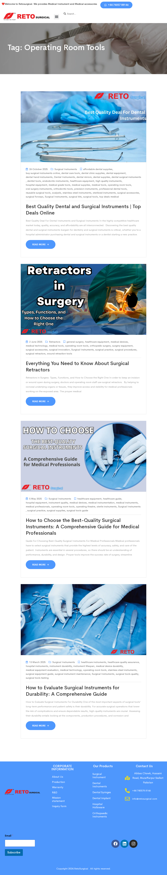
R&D (54, 792)
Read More (39, 244)
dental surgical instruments (126, 177)
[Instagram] (133, 844)
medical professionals (38, 506)
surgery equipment (122, 345)
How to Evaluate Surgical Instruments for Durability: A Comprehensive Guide (72, 691)
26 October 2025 (38, 169)
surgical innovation (59, 349)
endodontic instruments (55, 180)
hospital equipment (36, 184)
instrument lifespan (83, 666)
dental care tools (70, 173)
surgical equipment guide (39, 673)
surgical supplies (56, 510)
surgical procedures (126, 349)
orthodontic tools (63, 188)
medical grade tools (59, 184)
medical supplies (81, 184)
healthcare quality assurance (123, 662)
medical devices (119, 341)
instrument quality (58, 502)
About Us (57, 776)
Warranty (57, 787)
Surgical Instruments (65, 169)
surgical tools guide (77, 510)
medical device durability (109, 666)
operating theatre (85, 506)
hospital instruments (37, 666)
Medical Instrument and (61, 3)
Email (9, 835)
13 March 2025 (37, 662)
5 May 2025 (35, 498)
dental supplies (101, 177)
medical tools (99, 184)
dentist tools (34, 180)
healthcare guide (112, 498)
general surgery (75, 341)
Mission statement (58, 799)
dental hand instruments (39, 177)
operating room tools (119, 184)
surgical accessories (128, 192)
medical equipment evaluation (42, 669)
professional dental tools (113, 188)
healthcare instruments (93, 662)
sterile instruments (107, 506)
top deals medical (109, 196)
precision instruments (86, 188)
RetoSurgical (81, 868)
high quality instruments (109, 180)
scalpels (56, 192)
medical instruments (127, 502)
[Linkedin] (124, 844)
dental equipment (116, 173)
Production (58, 782)
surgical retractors (36, 353)
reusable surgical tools (38, 192)
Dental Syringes (101, 792)
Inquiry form (59, 806)
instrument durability (61, 666)
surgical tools (90, 196)
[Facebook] (115, 844)
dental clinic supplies (93, 173)
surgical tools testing (37, 677)
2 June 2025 (35, 341)
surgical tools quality (127, 673)
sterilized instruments (104, 192)
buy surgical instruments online (43, 173)
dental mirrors (84, 177)
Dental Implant (101, 798)
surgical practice (104, 349)
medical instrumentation (101, 502)
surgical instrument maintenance (72, 673)
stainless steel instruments (77, 192)
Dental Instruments (64, 177)
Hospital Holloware (98, 805)
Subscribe (13, 852)
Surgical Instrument (99, 775)
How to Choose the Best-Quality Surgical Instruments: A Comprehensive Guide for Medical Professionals (82, 526)
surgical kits (75, 196)
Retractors (54, 341)
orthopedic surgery (100, 345)
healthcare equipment (82, 180)
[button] (56, 16)
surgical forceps (34, 196)
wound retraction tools (59, 353)
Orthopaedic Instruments (100, 815)
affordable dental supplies (97, 169)
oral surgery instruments (39, 188)
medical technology (36, 345)
